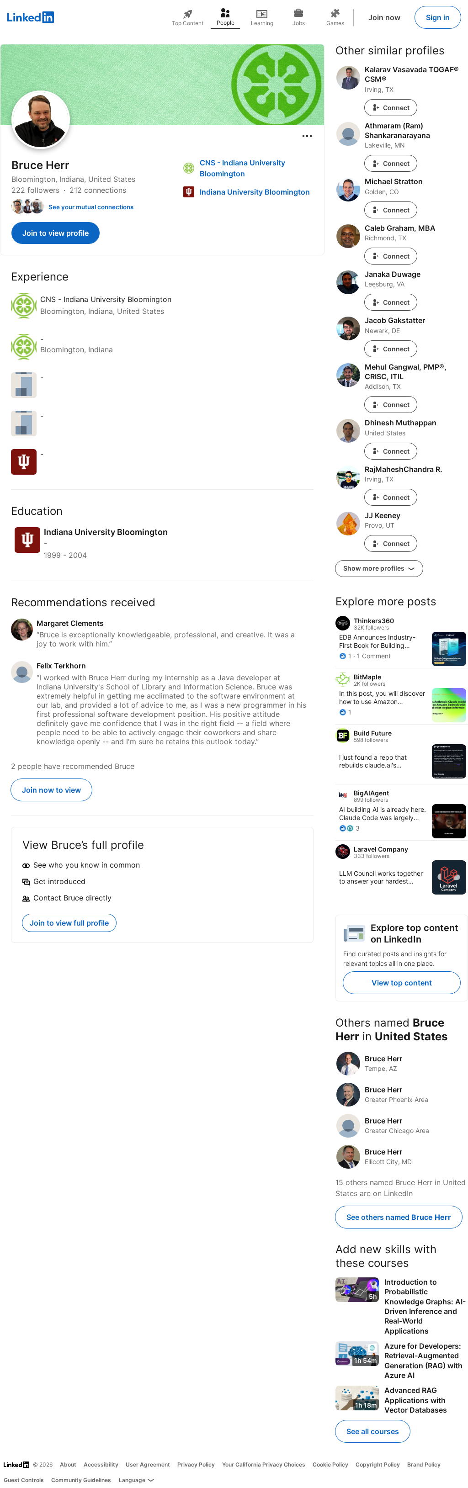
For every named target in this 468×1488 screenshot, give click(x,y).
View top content (402, 982)
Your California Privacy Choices (263, 1464)
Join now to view (51, 789)
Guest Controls (24, 1480)
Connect (396, 107)
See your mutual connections (90, 207)
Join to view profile (55, 233)
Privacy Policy (196, 1464)
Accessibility (101, 1464)
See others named (398, 1217)
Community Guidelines (81, 1480)
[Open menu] (307, 136)
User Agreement (148, 1464)
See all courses (372, 1431)
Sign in (438, 17)
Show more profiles (374, 568)
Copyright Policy (378, 1464)
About (68, 1464)
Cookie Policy (330, 1464)
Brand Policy (424, 1464)
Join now (384, 17)
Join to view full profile (69, 922)
